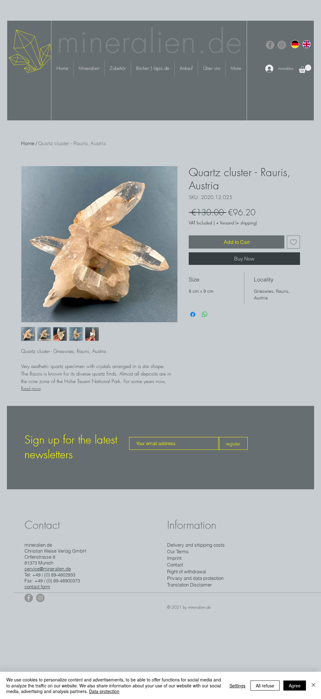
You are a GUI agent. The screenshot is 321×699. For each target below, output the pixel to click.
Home (27, 143)
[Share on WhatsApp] (204, 314)
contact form (37, 587)
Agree (295, 685)
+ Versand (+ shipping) (236, 222)
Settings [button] (237, 685)
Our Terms (178, 551)
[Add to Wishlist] (293, 242)
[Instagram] (281, 45)
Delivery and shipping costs (196, 545)
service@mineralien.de (47, 569)
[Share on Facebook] (193, 314)
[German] (295, 44)
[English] (306, 44)
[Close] (313, 685)
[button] (305, 69)
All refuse (265, 685)
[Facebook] (270, 45)
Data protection (104, 691)
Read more (31, 388)
